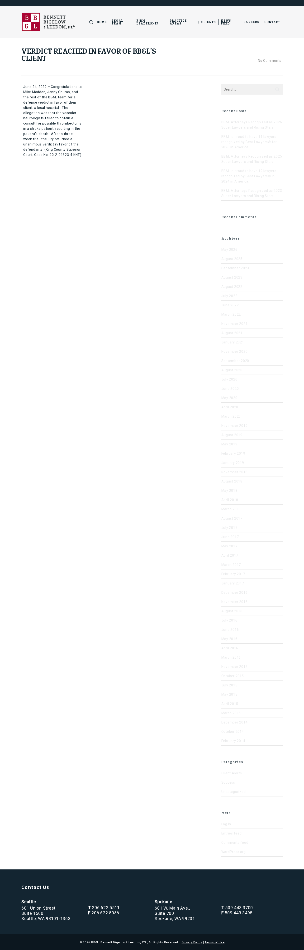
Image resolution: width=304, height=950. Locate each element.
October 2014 (232, 731)
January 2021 (232, 342)
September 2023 (235, 268)
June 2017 (230, 537)
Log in (226, 824)
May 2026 (229, 249)
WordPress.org (233, 852)
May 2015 (229, 694)
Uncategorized (233, 792)
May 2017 (229, 546)
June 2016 (230, 630)
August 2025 (231, 259)
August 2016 (231, 611)
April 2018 (229, 500)
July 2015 (229, 685)
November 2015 (234, 667)
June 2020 (230, 389)
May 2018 (229, 490)
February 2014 (233, 741)
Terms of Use (214, 942)
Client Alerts (231, 773)
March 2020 (231, 416)
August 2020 (231, 370)
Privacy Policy (192, 942)
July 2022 (229, 296)
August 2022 (231, 287)
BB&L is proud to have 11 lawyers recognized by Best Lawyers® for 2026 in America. (249, 142)
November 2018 (234, 472)
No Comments (269, 61)
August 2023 (231, 277)
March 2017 (231, 565)
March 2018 (231, 509)
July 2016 (229, 620)
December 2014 (234, 722)
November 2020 (234, 351)
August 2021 (231, 333)
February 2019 (233, 453)
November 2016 (234, 602)
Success (228, 782)
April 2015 (229, 704)
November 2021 (234, 324)
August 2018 (231, 481)
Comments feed (234, 842)
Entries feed (231, 833)
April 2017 (229, 555)
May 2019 (229, 444)
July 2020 (229, 379)
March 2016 (231, 657)
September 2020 (235, 361)
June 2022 (230, 305)
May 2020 (229, 398)
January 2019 (232, 463)
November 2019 (234, 426)
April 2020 (229, 407)
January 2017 (232, 583)
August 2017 (231, 518)
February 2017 (233, 574)
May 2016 (229, 639)
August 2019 (231, 435)
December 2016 (234, 592)
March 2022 (231, 314)
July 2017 (229, 528)
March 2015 (231, 713)
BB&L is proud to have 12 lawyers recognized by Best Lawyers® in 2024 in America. (248, 176)
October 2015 (232, 676)
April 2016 (229, 648)
